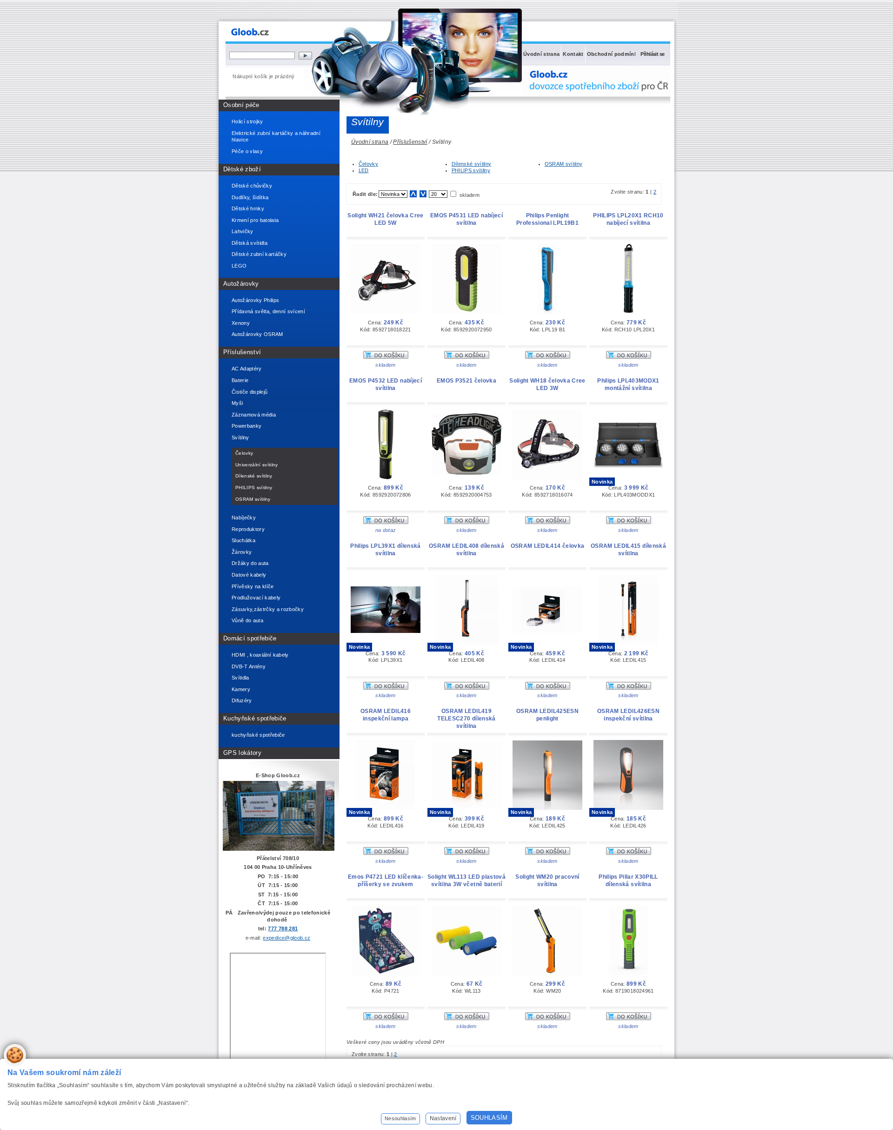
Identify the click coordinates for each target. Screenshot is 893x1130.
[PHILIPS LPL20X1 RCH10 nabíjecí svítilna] (628, 312)
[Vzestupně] (413, 193)
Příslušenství (242, 352)
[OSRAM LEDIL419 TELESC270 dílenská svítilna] (466, 806)
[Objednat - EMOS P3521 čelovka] (466, 522)
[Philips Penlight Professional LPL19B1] (547, 312)
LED (364, 170)
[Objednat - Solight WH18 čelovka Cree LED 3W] (547, 522)
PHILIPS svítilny (471, 170)
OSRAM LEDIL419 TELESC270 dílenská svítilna (466, 718)
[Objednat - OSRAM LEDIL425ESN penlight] (547, 853)
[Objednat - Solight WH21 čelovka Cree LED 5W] (385, 357)
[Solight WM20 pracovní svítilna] (547, 973)
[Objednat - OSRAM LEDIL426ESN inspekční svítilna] (628, 853)
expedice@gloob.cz (286, 938)
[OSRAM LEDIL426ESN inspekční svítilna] (628, 808)
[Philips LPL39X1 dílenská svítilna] (385, 631)
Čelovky (368, 164)
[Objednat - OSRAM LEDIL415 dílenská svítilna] (628, 688)
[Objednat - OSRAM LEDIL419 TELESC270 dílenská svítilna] (466, 853)
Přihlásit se (652, 54)
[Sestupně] (423, 193)
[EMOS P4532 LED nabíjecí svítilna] (386, 477)
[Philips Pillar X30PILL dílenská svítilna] (628, 973)
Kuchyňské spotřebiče (255, 718)
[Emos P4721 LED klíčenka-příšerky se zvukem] (386, 973)
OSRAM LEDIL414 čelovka (547, 546)
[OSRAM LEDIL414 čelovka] (547, 631)
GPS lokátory (242, 752)
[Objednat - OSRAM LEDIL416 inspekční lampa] (385, 853)
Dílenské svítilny (472, 164)
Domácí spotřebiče (250, 638)
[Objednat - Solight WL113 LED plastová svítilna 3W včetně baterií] (466, 1018)
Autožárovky (241, 283)
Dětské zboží (242, 169)
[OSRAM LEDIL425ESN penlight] (547, 808)
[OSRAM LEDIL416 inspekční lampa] (386, 808)
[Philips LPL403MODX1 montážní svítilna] (628, 467)
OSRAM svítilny (564, 164)
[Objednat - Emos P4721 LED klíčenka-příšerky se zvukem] (385, 1018)
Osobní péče (241, 104)
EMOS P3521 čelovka (466, 380)
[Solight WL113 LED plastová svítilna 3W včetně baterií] (466, 973)
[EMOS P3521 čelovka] (466, 473)
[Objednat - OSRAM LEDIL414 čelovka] (547, 688)
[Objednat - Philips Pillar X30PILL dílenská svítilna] (628, 1018)
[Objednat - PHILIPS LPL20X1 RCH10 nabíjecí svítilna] (628, 357)
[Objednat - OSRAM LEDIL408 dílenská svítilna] (466, 688)
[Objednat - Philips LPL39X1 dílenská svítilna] (385, 688)
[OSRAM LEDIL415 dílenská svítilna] (628, 643)
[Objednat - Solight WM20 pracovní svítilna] (547, 1018)
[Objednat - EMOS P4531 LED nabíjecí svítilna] (466, 357)
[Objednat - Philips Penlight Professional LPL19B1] (547, 357)
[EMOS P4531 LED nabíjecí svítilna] (466, 312)
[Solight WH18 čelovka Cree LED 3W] (547, 477)
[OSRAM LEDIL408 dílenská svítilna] (466, 643)
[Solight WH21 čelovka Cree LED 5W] (385, 312)
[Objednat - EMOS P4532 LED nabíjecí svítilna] (385, 522)
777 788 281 (283, 928)
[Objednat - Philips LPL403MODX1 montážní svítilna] (628, 522)
